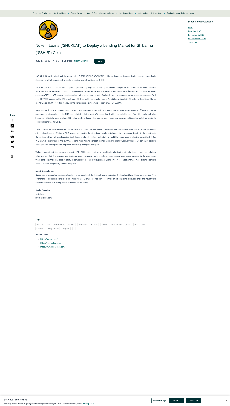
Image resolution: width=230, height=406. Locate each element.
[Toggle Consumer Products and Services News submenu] (68, 13)
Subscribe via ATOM (197, 39)
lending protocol (53, 229)
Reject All (176, 401)
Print (190, 27)
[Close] (226, 400)
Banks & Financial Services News (100, 13)
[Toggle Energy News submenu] (84, 13)
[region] (115, 401)
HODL (128, 224)
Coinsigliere (83, 224)
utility (136, 224)
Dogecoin (66, 229)
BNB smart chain (116, 224)
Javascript (193, 42)
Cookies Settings (159, 401)
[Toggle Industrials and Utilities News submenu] (164, 13)
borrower (40, 229)
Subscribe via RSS (196, 35)
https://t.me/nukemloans (50, 243)
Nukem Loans (80, 60)
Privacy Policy (88, 403)
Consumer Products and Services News (49, 13)
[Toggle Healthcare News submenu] (135, 13)
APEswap (94, 224)
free (143, 224)
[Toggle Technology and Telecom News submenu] (196, 13)
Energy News (76, 13)
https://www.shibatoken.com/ (52, 247)
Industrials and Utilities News (150, 13)
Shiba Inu (40, 224)
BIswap (104, 224)
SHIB (48, 224)
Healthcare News (126, 13)
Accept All (194, 401)
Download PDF (194, 31)
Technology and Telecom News (180, 13)
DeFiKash (71, 224)
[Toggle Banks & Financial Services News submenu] (116, 13)
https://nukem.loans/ (49, 239)
